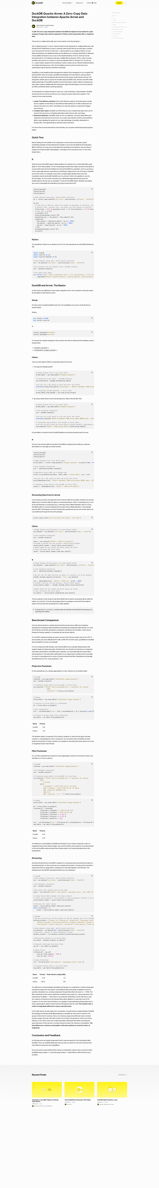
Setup (114, 24)
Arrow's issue (58, 1052)
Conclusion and (46, 1035)
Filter (39, 751)
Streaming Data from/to (46, 495)
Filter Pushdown (116, 33)
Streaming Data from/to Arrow (120, 27)
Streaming (115, 35)
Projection (42, 666)
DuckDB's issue (40, 1052)
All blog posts (122, 1074)
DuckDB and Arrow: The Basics (119, 22)
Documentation (67, 3)
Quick (38, 137)
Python (114, 20)
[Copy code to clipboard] (92, 189)
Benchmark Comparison (117, 29)
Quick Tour (114, 15)
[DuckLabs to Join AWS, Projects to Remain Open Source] (47, 1094)
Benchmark (45, 620)
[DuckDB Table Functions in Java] (112, 1094)
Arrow (75, 41)
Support (119, 3)
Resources (79, 3)
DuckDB (34, 73)
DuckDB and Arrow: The (49, 285)
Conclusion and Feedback (118, 38)
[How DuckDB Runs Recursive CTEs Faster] (79, 1094)
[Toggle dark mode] (125, 3)
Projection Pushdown (118, 31)
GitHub (91, 3)
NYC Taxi (53, 150)
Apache (41, 46)
